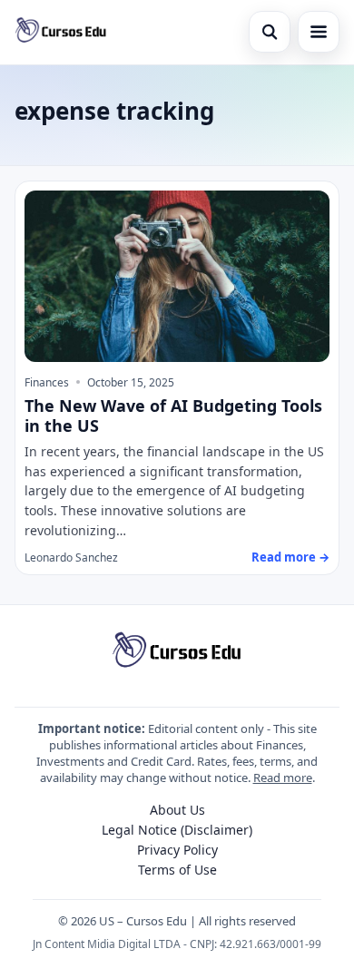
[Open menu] (318, 32)
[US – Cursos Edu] (61, 31)
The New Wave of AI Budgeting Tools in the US (173, 416)
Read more (282, 777)
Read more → (290, 557)
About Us (177, 809)
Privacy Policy (177, 849)
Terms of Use (177, 869)
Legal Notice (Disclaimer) (177, 829)
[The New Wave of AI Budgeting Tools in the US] (177, 276)
